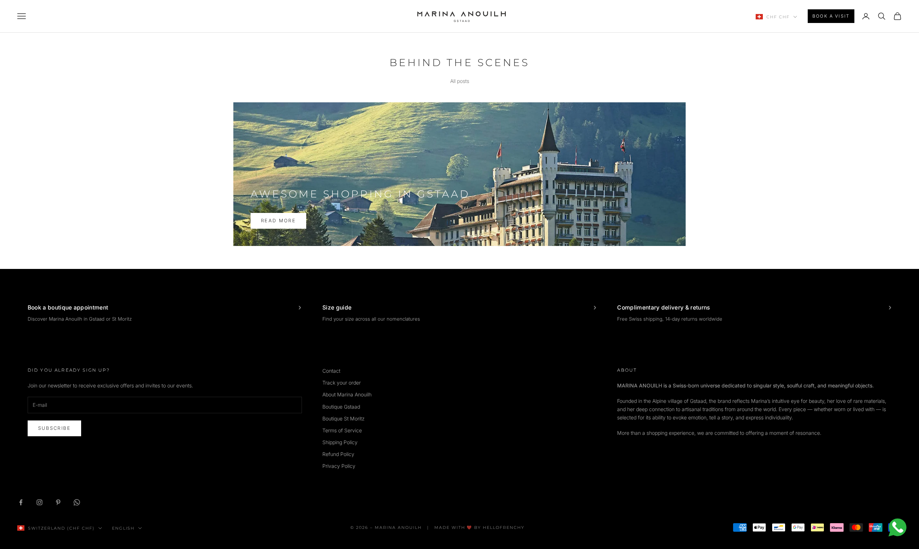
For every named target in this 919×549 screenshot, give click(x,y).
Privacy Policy (338, 466)
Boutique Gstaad (341, 407)
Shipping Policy (340, 442)
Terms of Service (342, 430)
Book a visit (831, 16)
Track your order (341, 383)
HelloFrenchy (503, 527)
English (123, 528)
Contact (331, 371)
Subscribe (54, 428)
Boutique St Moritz (343, 418)
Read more (278, 220)
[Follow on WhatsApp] (76, 502)
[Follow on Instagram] (39, 502)
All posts (459, 81)
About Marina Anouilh (347, 394)
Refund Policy (338, 454)
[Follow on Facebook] (20, 502)
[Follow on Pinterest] (58, 502)
